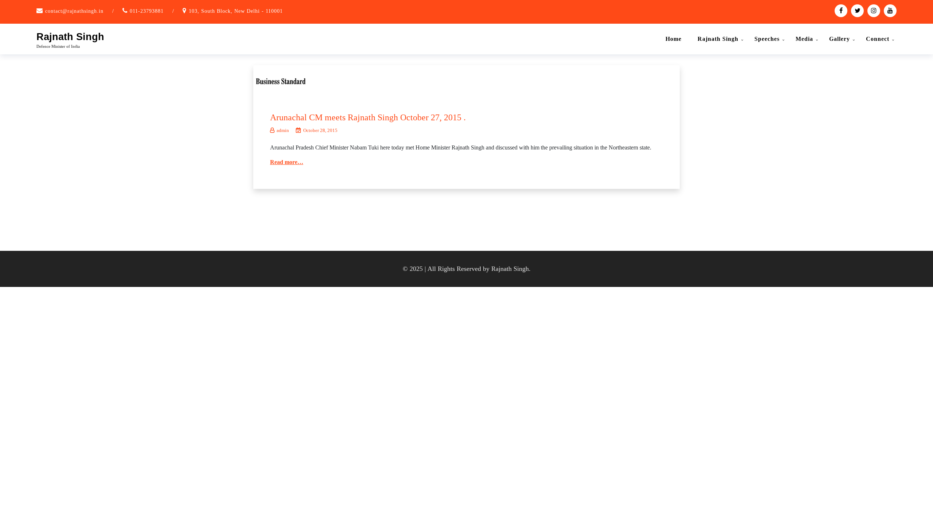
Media (804, 39)
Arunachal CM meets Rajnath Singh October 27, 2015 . (368, 117)
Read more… (286, 162)
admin (283, 130)
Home (673, 39)
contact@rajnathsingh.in (74, 11)
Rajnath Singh (70, 36)
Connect (877, 39)
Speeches (767, 39)
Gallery (839, 39)
